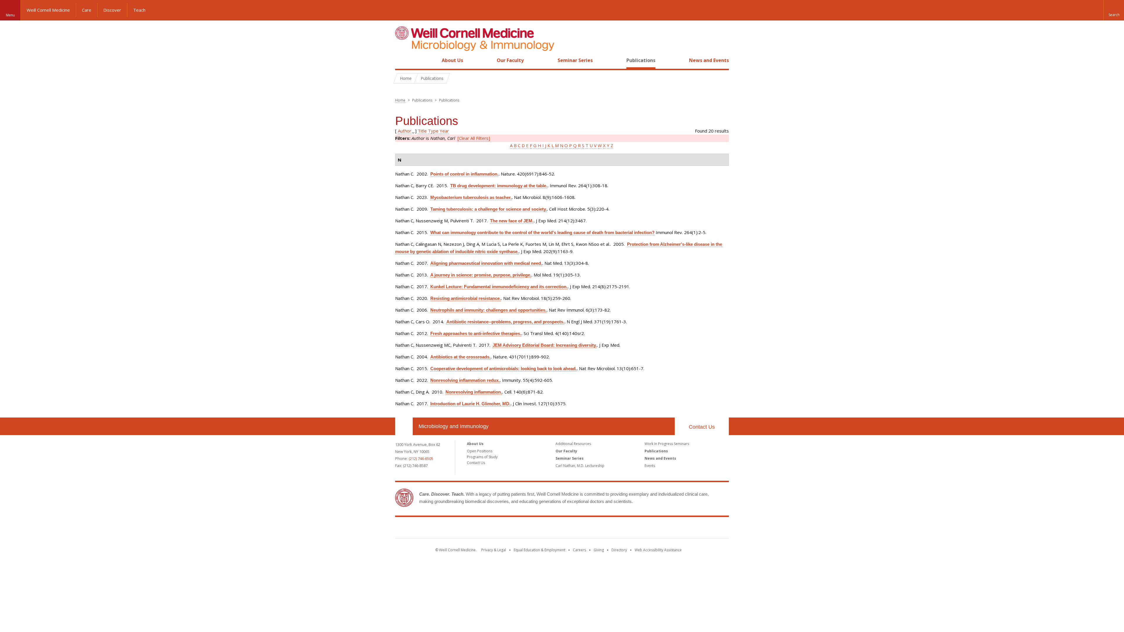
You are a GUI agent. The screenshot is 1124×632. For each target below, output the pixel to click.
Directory (619, 549)
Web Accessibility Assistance (658, 549)
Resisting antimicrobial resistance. (465, 298)
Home (401, 60)
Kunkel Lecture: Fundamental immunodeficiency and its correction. (499, 286)
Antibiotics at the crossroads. (460, 356)
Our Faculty (510, 60)
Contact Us (702, 427)
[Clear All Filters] (474, 138)
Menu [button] (10, 15)
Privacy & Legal (493, 549)
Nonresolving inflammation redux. (465, 380)
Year (444, 131)
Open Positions (479, 451)
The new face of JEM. (512, 220)
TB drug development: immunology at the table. (498, 185)
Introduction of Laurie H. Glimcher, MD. (470, 403)
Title (422, 131)
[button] (1114, 10)
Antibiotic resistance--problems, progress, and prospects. (505, 321)
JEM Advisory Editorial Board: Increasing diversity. (545, 345)
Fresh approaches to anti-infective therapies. (475, 333)
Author (404, 131)
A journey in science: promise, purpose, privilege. (480, 274)
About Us (452, 60)
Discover (112, 10)
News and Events (709, 60)
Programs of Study (482, 456)
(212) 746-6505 (421, 458)
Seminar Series (575, 60)
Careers (579, 549)
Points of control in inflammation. (464, 173)
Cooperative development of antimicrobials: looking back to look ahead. (503, 368)
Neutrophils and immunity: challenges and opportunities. (488, 310)
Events (650, 465)
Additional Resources (573, 443)
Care (86, 10)
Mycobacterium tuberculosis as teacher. (471, 197)
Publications (640, 60)
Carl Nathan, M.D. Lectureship (580, 465)
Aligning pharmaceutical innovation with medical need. (486, 263)
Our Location (404, 426)
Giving (599, 549)
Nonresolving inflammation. (474, 391)
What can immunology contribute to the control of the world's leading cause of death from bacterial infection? (542, 232)
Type (433, 131)
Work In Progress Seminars (667, 443)
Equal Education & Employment (539, 549)
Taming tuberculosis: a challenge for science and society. (488, 209)
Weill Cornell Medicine (48, 10)
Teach (139, 10)
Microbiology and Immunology (454, 426)
